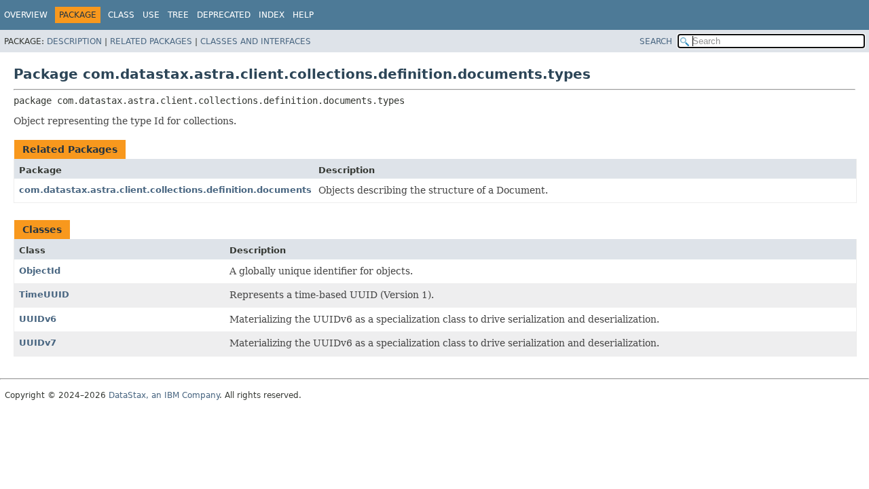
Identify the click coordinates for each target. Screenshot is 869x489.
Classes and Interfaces (255, 41)
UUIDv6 (37, 319)
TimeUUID (44, 294)
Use (151, 15)
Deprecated (224, 15)
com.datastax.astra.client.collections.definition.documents (165, 190)
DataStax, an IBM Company (164, 395)
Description (74, 41)
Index (271, 15)
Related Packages (151, 41)
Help (303, 15)
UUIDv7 (37, 343)
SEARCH (656, 41)
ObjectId (39, 271)
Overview (26, 15)
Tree (178, 15)
